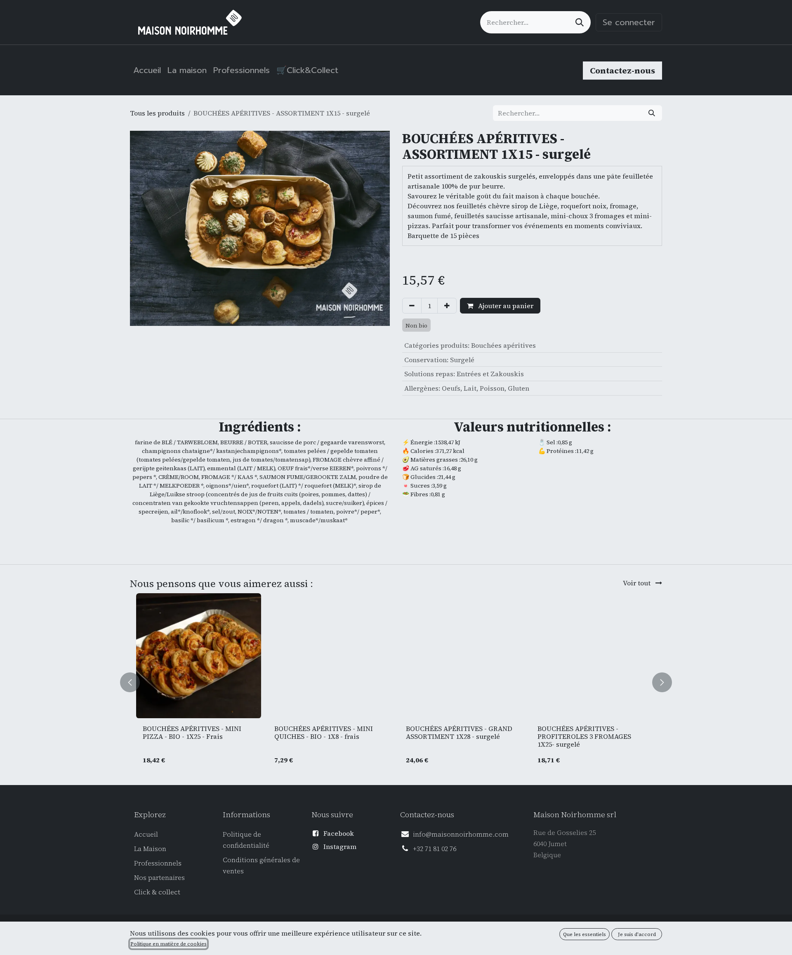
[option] (396, 682)
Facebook (338, 833)
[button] (135, 682)
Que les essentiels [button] (584, 934)
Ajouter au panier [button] (504, 305)
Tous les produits (157, 113)
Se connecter (629, 22)
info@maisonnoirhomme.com (461, 834)
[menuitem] (147, 70)
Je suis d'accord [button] (637, 934)
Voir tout (637, 582)
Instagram (339, 846)
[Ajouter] (447, 306)
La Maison (150, 848)
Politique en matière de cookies (168, 944)
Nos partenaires (159, 877)
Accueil (146, 834)
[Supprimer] (412, 306)
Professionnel (156, 863)
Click (143, 891)
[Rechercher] (579, 22)
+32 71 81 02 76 (434, 848)
